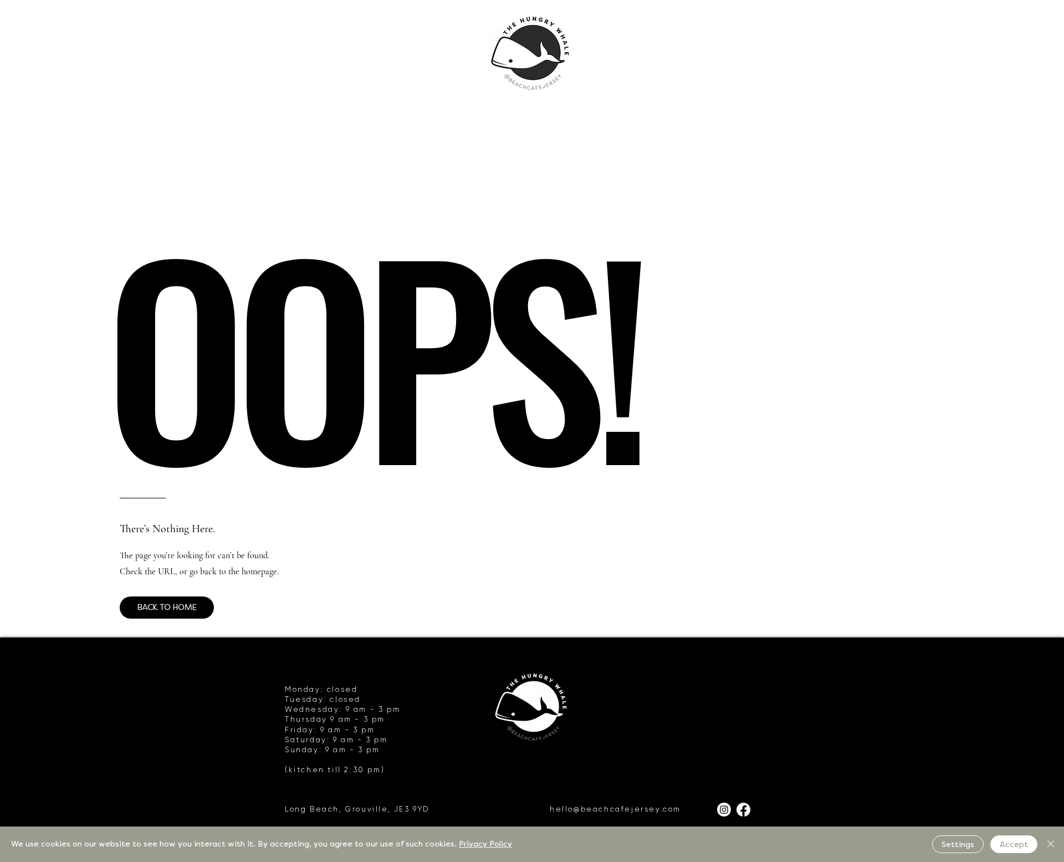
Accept (1014, 844)
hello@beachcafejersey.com (615, 809)
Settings (958, 844)
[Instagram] (724, 810)
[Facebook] (743, 810)
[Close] (1050, 844)
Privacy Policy (485, 844)
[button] (167, 607)
